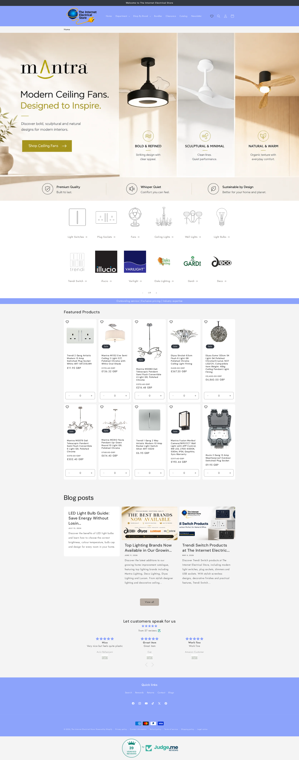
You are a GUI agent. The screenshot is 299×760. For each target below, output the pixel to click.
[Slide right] (156, 293)
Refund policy (155, 729)
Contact (161, 692)
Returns (150, 692)
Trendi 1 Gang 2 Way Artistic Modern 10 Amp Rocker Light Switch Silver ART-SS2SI (149, 444)
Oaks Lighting (162, 281)
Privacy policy (121, 729)
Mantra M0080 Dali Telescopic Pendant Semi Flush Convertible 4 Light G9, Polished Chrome (148, 374)
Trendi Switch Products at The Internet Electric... (206, 548)
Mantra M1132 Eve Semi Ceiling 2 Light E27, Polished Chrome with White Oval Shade (114, 359)
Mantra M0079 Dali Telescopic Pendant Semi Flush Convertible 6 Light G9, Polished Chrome (79, 446)
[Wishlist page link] (211, 16)
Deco (220, 281)
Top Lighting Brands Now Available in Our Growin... (148, 548)
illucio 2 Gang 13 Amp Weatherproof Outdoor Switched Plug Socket (218, 458)
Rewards (139, 692)
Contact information (138, 729)
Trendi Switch (75, 281)
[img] (149, 626)
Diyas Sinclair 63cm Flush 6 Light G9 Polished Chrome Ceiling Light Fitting (181, 359)
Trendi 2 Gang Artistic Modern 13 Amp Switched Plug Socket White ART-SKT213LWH (79, 359)
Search (128, 692)
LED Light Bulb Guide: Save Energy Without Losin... (89, 518)
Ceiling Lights (162, 237)
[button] (122, 16)
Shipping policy (187, 729)
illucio (104, 281)
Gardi (191, 281)
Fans (133, 237)
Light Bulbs (220, 237)
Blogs (171, 692)
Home (67, 29)
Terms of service (171, 729)
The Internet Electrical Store (83, 729)
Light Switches (76, 237)
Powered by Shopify (104, 729)
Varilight (133, 281)
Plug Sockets (104, 237)
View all (149, 602)
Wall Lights (191, 237)
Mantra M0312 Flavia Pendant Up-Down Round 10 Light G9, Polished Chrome (113, 444)
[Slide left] (142, 293)
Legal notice (202, 729)
